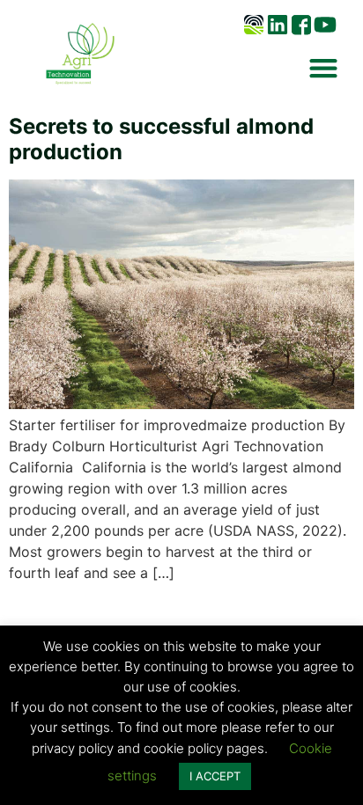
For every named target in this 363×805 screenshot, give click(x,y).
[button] (322, 67)
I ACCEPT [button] (215, 776)
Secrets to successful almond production (161, 139)
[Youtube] (325, 24)
